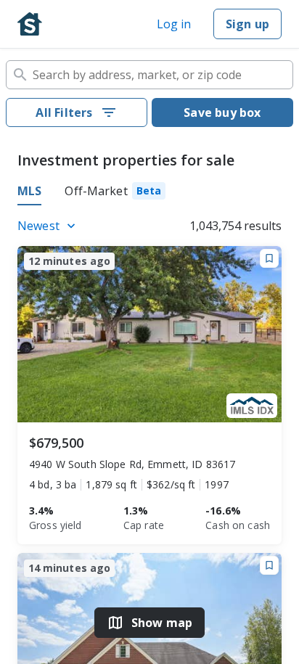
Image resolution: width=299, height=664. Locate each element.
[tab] (115, 193)
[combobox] (149, 74)
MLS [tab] (29, 191)
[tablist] (149, 193)
